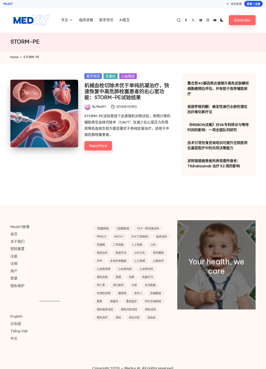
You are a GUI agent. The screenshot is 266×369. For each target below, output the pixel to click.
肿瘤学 (114, 301)
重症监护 (131, 301)
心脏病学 (158, 260)
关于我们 (17, 241)
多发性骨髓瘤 (118, 260)
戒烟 (118, 277)
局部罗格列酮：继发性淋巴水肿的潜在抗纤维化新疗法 (217, 109)
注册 (13, 256)
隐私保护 (17, 285)
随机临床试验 (105, 309)
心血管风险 (146, 268)
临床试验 (161, 236)
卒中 (99, 260)
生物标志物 (103, 293)
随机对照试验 (129, 309)
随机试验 (150, 309)
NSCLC (118, 236)
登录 (13, 278)
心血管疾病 (103, 268)
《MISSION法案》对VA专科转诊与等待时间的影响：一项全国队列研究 (218, 127)
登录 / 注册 (253, 3)
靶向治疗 (102, 317)
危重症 (111, 76)
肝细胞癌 (155, 293)
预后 (118, 317)
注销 (13, 263)
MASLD (101, 236)
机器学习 (147, 277)
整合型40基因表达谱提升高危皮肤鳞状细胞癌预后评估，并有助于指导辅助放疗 (218, 88)
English (16, 316)
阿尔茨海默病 (153, 301)
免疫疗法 (121, 252)
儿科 (153, 244)
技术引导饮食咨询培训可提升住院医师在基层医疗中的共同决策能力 (217, 145)
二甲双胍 (118, 244)
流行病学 (118, 285)
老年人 (138, 293)
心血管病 (128, 76)
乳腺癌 (101, 244)
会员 (13, 234)
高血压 (152, 317)
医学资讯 (93, 76)
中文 (13, 338)
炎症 (134, 285)
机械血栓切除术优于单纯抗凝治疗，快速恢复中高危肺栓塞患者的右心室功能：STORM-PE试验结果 (126, 91)
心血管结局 (125, 268)
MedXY (8, 3)
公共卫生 (139, 252)
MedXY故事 (20, 227)
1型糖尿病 (103, 228)
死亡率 (101, 285)
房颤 (131, 277)
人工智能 (137, 244)
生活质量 (150, 285)
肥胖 (99, 301)
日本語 (15, 323)
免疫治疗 (102, 252)
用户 (13, 271)
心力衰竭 (139, 260)
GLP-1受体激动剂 (148, 228)
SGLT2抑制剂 (139, 236)
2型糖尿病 (123, 228)
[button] (242, 20)
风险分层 (134, 317)
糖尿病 (122, 293)
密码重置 (17, 249)
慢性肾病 (102, 277)
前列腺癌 (158, 252)
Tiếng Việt (19, 331)
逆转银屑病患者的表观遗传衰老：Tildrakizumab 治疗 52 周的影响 (213, 164)
